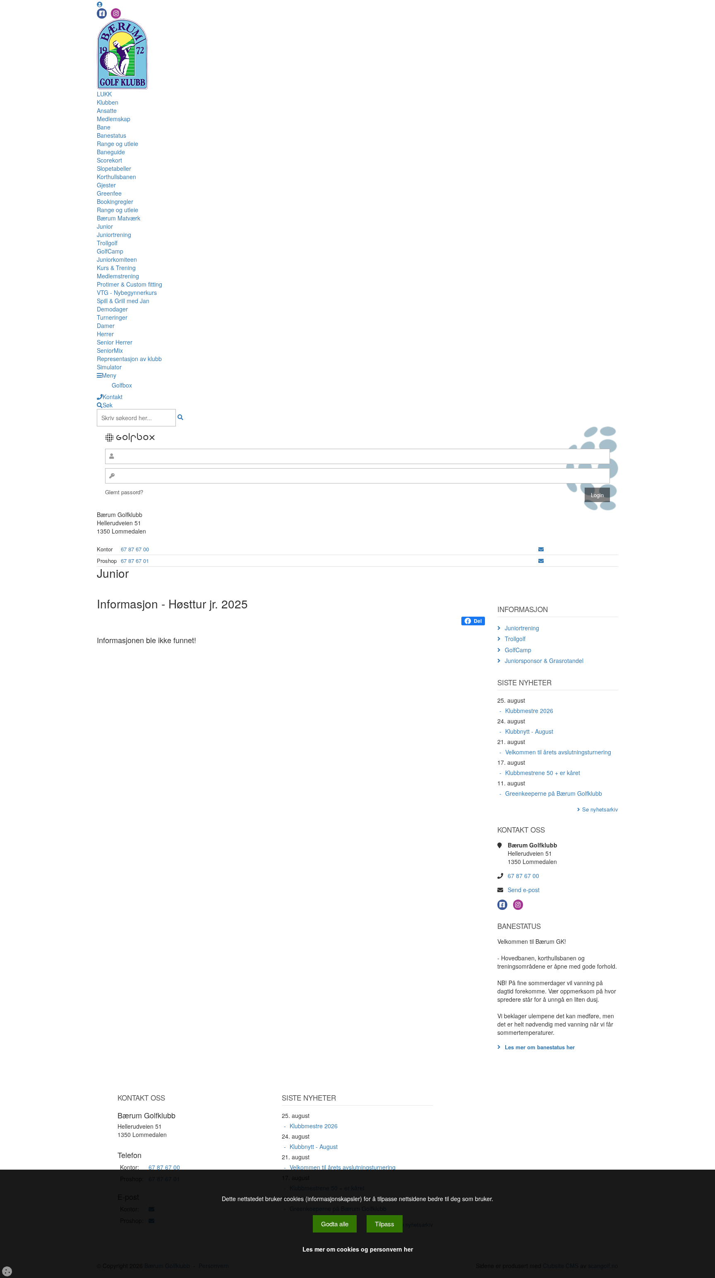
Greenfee (109, 193)
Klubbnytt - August (529, 731)
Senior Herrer (114, 342)
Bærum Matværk (118, 218)
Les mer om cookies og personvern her (357, 1249)
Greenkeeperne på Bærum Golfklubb (553, 793)
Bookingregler (115, 201)
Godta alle (334, 1223)
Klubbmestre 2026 (529, 710)
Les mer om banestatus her (540, 1047)
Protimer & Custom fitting (129, 284)
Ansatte (107, 110)
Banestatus (111, 135)
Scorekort (109, 160)
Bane (103, 127)
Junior (105, 226)
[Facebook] (102, 13)
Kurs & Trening (116, 267)
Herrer (105, 334)
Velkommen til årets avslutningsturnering (558, 752)
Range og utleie (117, 143)
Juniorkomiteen (117, 259)
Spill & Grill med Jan (123, 301)
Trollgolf (107, 243)
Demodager (112, 309)
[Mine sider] (100, 4)
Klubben (107, 102)
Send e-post (524, 890)
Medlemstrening (118, 276)
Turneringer (112, 317)
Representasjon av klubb (129, 358)
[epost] (541, 549)
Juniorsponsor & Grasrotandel (544, 660)
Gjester (106, 185)
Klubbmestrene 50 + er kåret (542, 772)
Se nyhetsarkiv (600, 809)
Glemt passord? (124, 492)
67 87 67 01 (135, 561)
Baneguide (111, 152)
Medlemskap (113, 119)
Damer (106, 325)
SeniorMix (110, 350)
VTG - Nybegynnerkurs (127, 292)
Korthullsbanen (116, 176)
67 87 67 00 (135, 549)
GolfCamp (110, 251)
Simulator (109, 367)
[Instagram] (116, 13)
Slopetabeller (114, 168)
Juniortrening (114, 234)
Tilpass (384, 1223)
